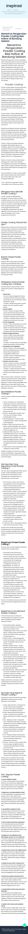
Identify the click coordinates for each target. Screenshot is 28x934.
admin (8, 28)
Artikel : (3, 182)
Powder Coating (14, 84)
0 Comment (18, 28)
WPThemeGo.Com (20, 930)
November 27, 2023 (8, 27)
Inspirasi (15, 10)
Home (9, 10)
